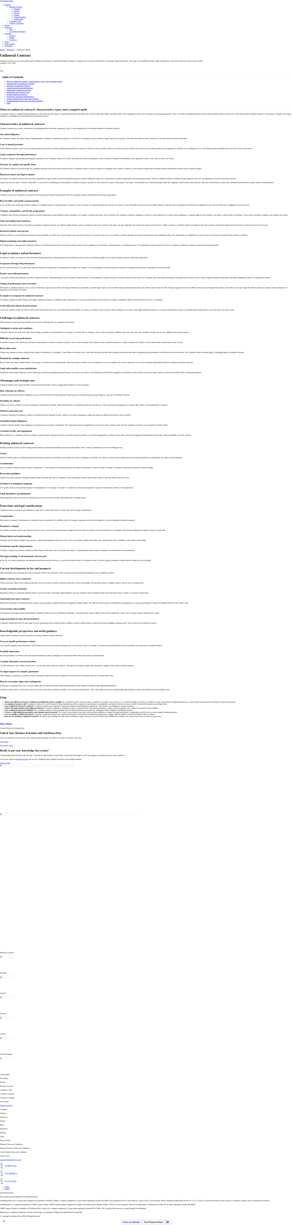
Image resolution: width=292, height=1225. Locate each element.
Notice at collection (131, 1222)
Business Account (15, 7)
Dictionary (10, 50)
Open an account (6, 1105)
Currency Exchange (16, 23)
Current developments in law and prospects (23, 99)
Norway (17, 13)
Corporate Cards (15, 21)
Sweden (17, 11)
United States (18, 19)
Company (8, 34)
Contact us (13, 40)
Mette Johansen (6, 724)
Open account (10, 44)
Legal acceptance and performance (20, 88)
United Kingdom (20, 17)
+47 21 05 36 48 (10, 1181)
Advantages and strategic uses (18, 92)
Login (7, 42)
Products (8, 5)
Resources (8, 27)
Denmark (17, 9)
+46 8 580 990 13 (10, 1173)
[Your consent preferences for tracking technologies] (4, 1221)
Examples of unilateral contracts (19, 86)
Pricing (7, 25)
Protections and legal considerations (20, 97)
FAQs (8, 103)
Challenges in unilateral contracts (19, 90)
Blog (11, 29)
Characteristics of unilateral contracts (21, 84)
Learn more (4, 742)
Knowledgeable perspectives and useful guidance (25, 101)
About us (12, 36)
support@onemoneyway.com (10, 1160)
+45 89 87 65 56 (10, 1166)
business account (22, 759)
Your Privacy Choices (153, 1222)
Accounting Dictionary (17, 32)
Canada (16, 15)
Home (2, 50)
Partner (11, 38)
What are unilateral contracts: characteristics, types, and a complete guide (34, 81)
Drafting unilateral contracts (17, 94)
